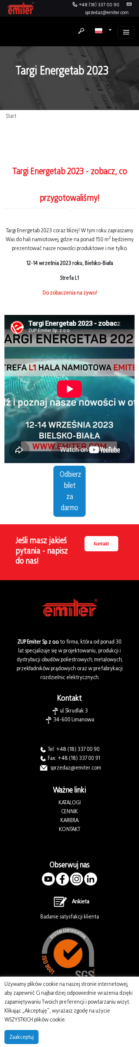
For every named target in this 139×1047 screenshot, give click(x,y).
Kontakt (101, 544)
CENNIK (69, 811)
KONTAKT (69, 828)
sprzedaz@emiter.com (107, 12)
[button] (103, 30)
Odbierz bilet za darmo (70, 491)
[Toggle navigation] (126, 32)
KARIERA (69, 820)
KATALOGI (70, 802)
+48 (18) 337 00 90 (99, 4)
